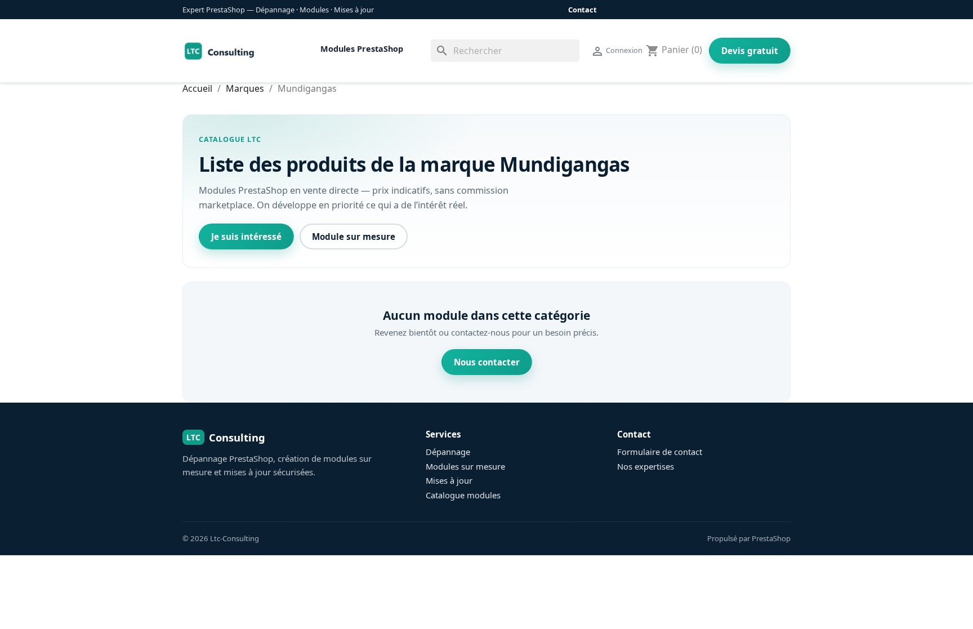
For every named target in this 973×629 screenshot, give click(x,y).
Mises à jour (449, 480)
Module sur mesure (353, 236)
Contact (582, 10)
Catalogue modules (463, 495)
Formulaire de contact (659, 451)
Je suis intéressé (246, 236)
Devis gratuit (749, 50)
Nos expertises (645, 466)
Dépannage (448, 451)
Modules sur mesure (465, 466)
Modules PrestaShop (361, 48)
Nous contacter (487, 362)
